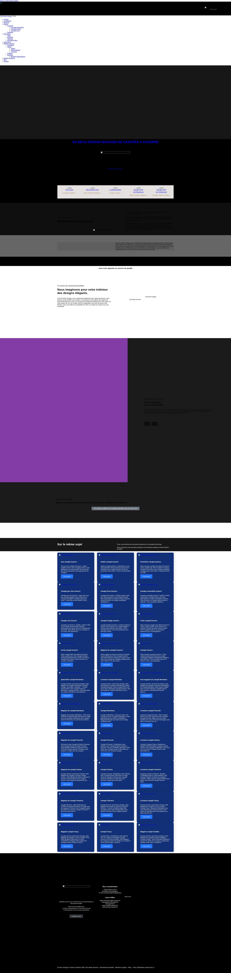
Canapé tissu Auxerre (109, 591)
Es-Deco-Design (62, 967)
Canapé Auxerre (146, 650)
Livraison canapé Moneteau (111, 679)
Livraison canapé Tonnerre (150, 769)
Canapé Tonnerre (107, 801)
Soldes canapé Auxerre (109, 562)
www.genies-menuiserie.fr (110, 902)
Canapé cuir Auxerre (69, 621)
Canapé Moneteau (108, 711)
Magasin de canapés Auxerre (112, 650)
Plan (134, 967)
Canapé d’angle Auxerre (110, 621)
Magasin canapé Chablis (149, 832)
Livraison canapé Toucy (149, 801)
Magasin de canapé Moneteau (72, 711)
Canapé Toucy (106, 832)
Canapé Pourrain (107, 740)
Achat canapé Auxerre (69, 650)
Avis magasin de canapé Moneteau (153, 679)
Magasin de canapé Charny (71, 769)
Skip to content (4, 1)
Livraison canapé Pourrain (150, 711)
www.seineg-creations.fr (110, 907)
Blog (130, 967)
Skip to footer (14, 1)
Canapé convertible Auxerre (151, 591)
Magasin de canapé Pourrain (72, 740)
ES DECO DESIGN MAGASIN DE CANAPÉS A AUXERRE (115, 142)
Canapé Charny (107, 769)
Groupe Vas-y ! (149, 967)
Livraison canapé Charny (150, 740)
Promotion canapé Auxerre (150, 562)
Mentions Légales (121, 967)
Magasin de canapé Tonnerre (72, 801)
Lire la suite (67, 576)
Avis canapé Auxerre (69, 562)
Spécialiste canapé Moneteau (72, 679)
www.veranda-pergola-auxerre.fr (110, 900)
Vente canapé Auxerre (148, 621)
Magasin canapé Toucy (70, 832)
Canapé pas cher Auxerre (70, 591)
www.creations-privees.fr (110, 905)
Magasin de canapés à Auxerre (115, 168)
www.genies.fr (110, 904)
